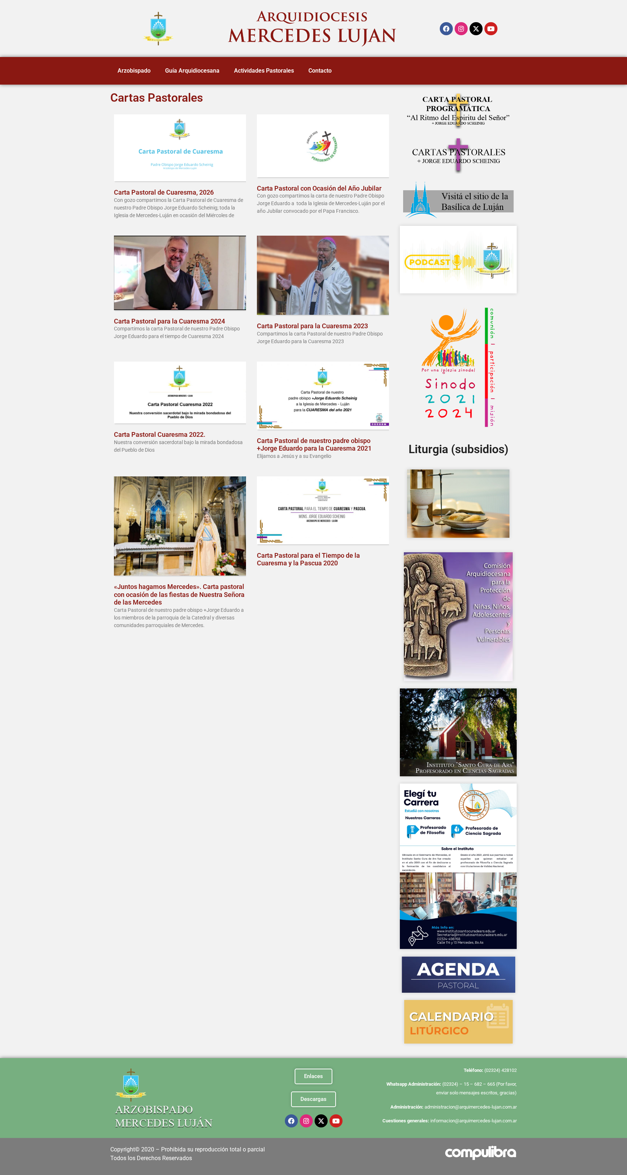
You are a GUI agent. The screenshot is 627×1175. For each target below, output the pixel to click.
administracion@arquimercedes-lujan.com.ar (471, 1107)
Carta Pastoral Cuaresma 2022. (159, 434)
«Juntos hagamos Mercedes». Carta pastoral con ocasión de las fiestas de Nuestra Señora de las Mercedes (179, 594)
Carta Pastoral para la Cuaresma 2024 (169, 321)
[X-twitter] (476, 28)
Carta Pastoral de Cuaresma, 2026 (164, 192)
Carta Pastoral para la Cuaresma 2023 (312, 326)
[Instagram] (461, 28)
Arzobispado (134, 70)
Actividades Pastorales (264, 70)
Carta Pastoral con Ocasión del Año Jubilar (319, 188)
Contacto (320, 70)
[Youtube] (490, 28)
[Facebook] (446, 28)
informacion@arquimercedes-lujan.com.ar (473, 1120)
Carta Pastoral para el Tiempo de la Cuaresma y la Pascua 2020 (308, 559)
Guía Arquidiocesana (192, 70)
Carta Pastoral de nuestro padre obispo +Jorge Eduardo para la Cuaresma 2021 (314, 444)
